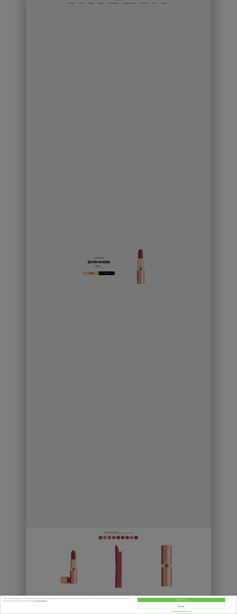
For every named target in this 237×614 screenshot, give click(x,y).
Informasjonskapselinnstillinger (181, 611)
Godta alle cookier (181, 600)
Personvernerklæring (41, 601)
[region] (118, 604)
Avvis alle (181, 606)
